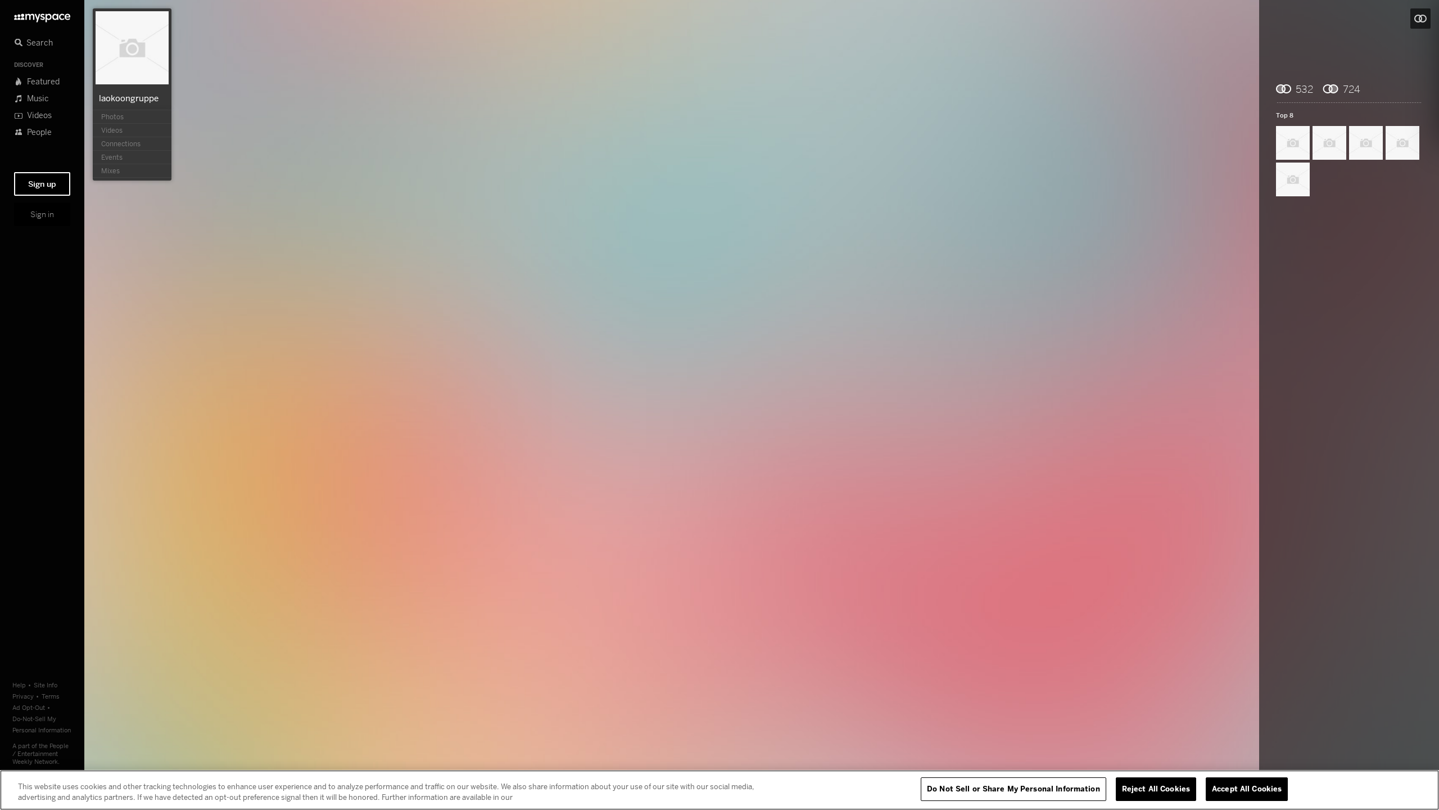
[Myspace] (42, 15)
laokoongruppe (129, 98)
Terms (51, 696)
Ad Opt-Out (28, 707)
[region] (719, 790)
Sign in (42, 214)
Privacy (23, 696)
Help (19, 685)
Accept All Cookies (1247, 789)
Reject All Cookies (1156, 789)
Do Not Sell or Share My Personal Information (1013, 789)
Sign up (42, 184)
